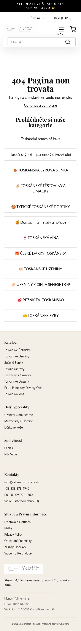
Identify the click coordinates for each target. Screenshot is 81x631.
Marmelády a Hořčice (18, 421)
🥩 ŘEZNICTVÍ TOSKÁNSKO (40, 300)
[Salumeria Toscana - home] (23, 569)
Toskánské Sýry (14, 369)
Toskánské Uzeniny (16, 356)
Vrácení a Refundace (18, 553)
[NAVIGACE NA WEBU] (62, 29)
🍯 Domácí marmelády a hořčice (40, 222)
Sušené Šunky (13, 362)
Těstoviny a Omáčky (17, 375)
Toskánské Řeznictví (17, 350)
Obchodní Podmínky (18, 541)
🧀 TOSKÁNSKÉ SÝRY (40, 315)
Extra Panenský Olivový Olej (22, 388)
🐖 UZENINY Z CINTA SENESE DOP (40, 284)
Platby (8, 528)
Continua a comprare (40, 105)
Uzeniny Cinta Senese (18, 415)
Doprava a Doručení (17, 522)
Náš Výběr (11, 454)
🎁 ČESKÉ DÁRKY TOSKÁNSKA (41, 253)
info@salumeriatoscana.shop (23, 482)
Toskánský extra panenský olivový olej (40, 154)
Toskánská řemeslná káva (40, 139)
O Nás (8, 448)
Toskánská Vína (14, 394)
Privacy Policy (13, 534)
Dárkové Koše (13, 427)
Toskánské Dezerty (16, 381)
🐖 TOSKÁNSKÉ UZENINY (40, 269)
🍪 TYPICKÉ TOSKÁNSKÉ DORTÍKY (40, 206)
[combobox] (42, 42)
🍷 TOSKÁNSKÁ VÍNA (40, 237)
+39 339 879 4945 (16, 488)
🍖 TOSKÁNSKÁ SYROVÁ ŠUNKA (40, 170)
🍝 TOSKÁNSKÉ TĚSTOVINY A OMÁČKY (41, 188)
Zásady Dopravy (15, 547)
